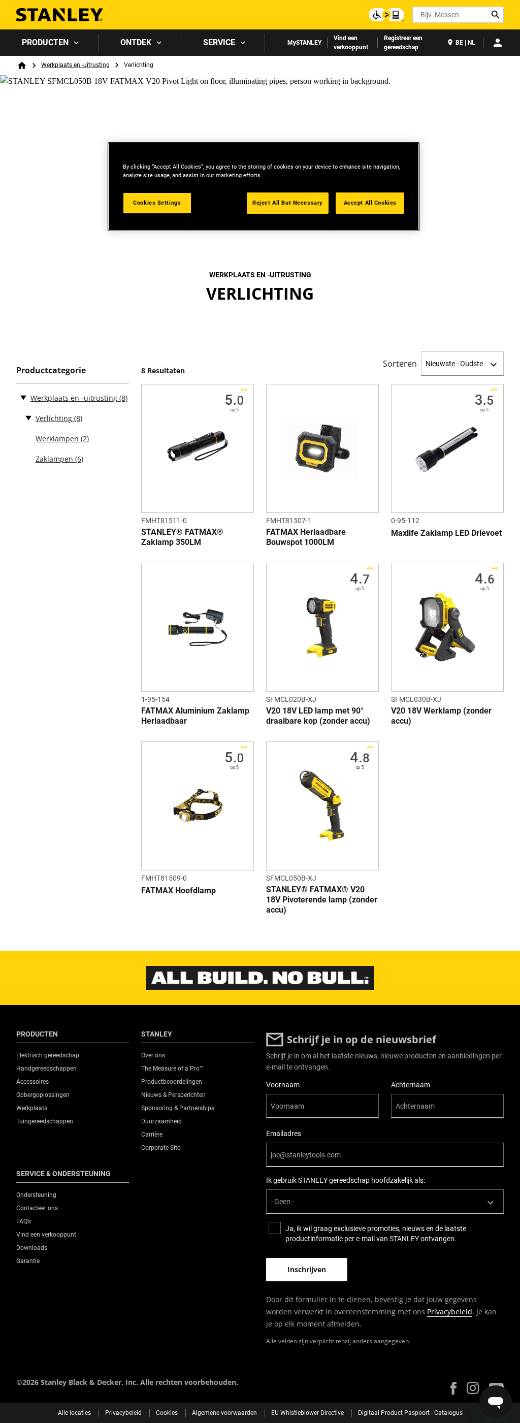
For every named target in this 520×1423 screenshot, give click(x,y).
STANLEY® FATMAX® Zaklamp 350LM (182, 537)
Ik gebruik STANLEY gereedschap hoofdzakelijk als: (345, 1180)
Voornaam (283, 1085)
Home (22, 65)
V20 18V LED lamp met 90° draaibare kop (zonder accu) (318, 716)
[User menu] (497, 43)
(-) (23, 397)
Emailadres (283, 1133)
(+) (28, 417)
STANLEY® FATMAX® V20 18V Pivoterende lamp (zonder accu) (321, 900)
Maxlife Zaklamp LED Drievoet (446, 533)
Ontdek (135, 42)
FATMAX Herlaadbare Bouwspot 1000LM (306, 537)
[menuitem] (49, 42)
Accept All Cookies (370, 202)
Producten (45, 42)
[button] (453, 1388)
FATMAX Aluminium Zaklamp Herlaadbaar (195, 716)
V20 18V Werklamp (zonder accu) (441, 716)
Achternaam (410, 1085)
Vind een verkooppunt (351, 43)
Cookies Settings (157, 202)
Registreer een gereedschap (403, 43)
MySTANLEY (304, 42)
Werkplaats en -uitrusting (75, 65)
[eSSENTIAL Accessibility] (386, 14)
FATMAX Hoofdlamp (178, 890)
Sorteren (400, 364)
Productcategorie (51, 370)
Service (219, 42)
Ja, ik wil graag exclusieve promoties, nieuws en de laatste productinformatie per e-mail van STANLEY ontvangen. (375, 1233)
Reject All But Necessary (287, 202)
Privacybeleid (449, 1311)
